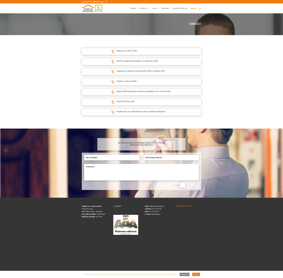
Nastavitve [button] (184, 274)
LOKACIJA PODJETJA (180, 8)
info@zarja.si (155, 214)
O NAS (154, 8)
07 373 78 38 (154, 211)
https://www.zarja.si (157, 206)
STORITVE (143, 8)
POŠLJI (193, 185)
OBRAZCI (193, 8)
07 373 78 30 (156, 209)
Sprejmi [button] (196, 274)
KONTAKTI (166, 8)
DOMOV (133, 8)
